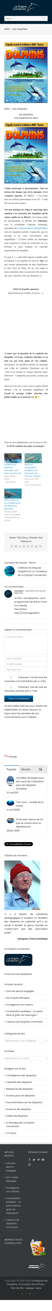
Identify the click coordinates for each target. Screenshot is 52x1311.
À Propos (11, 1133)
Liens (38, 1288)
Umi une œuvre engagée (20, 991)
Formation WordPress (31, 1284)
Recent (26, 769)
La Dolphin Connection (34, 575)
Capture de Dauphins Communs (24, 1021)
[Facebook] (29, 1160)
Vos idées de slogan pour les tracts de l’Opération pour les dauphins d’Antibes (30, 783)
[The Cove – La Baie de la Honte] (10, 802)
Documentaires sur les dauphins (24, 1102)
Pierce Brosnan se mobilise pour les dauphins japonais (12, 504)
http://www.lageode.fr (27, 613)
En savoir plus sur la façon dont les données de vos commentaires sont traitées (22, 713)
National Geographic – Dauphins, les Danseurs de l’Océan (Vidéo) (33, 470)
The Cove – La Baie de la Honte (29, 804)
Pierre (32, 562)
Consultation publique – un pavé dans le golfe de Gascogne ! (13, 1206)
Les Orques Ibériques (17, 998)
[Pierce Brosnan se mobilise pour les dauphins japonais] (13, 494)
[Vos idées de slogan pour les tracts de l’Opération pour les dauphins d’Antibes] (10, 778)
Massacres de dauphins (19, 1089)
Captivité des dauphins (19, 1082)
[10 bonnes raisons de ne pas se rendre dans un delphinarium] (10, 819)
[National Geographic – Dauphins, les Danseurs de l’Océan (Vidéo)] (33, 458)
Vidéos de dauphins (17, 1116)
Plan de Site (17, 1288)
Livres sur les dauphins (18, 1109)
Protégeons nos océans (19, 1004)
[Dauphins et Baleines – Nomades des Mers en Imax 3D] (13, 458)
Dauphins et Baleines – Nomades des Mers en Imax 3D (12, 469)
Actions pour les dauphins (20, 1095)
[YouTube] (43, 1160)
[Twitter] (34, 1160)
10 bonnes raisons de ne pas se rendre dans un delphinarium (29, 823)
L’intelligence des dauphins (21, 1075)
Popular (11, 769)
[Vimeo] (38, 1160)
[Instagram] (29, 1164)
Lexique (30, 1288)
